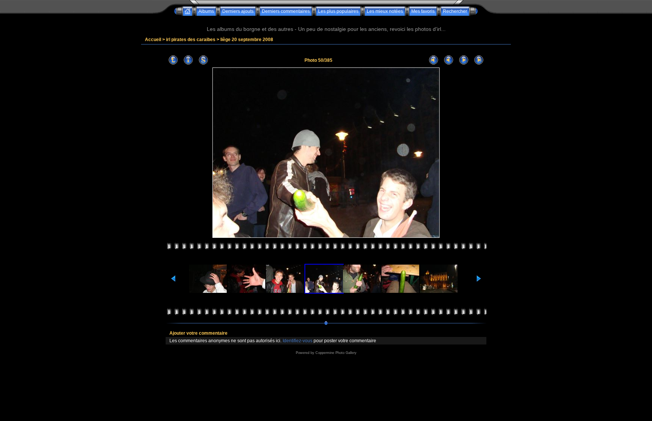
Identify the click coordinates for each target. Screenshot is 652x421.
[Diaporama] (203, 60)
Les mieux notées (385, 11)
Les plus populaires (338, 11)
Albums (206, 11)
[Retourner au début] (433, 60)
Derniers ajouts (238, 11)
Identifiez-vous (297, 340)
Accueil (153, 39)
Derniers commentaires (286, 11)
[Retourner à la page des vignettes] (173, 60)
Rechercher (455, 11)
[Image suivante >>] (463, 60)
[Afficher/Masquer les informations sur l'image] (188, 60)
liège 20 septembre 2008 (246, 39)
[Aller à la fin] (478, 60)
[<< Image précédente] (448, 60)
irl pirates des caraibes (190, 39)
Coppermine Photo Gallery (336, 353)
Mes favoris (423, 11)
